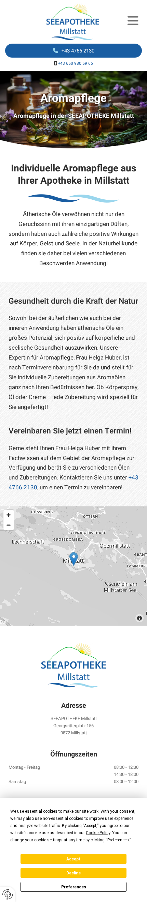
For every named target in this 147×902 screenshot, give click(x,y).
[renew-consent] (7, 894)
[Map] (73, 566)
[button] (129, 22)
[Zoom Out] (8, 525)
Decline (73, 873)
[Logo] (56, 21)
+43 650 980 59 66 (75, 63)
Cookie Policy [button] (98, 832)
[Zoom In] (8, 515)
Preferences (73, 887)
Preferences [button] (118, 840)
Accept (73, 859)
